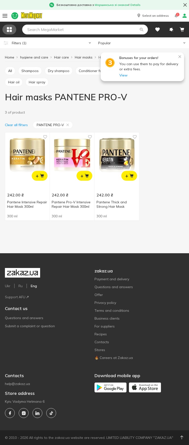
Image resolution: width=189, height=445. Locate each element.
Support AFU (15, 297)
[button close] (185, 5)
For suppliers (104, 326)
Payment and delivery (111, 279)
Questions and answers (24, 318)
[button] (152, 15)
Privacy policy (105, 302)
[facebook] (10, 413)
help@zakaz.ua (17, 384)
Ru (20, 286)
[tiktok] (51, 413)
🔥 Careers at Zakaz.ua (113, 358)
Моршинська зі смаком (112, 5)
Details (135, 5)
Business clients (107, 318)
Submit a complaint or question (30, 326)
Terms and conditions (111, 310)
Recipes (100, 334)
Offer (98, 295)
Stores (99, 350)
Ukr (7, 286)
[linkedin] (37, 413)
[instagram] (24, 413)
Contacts (101, 342)
